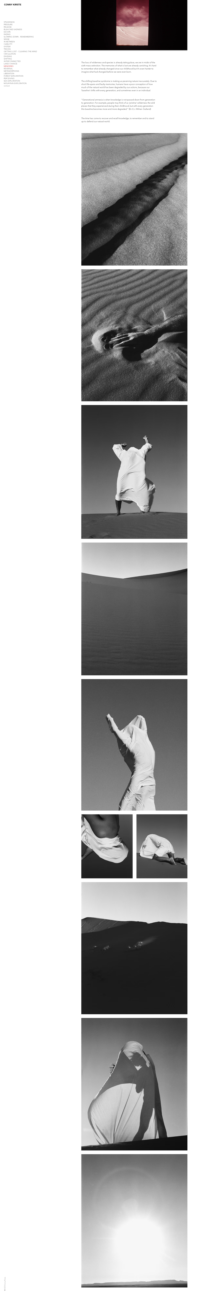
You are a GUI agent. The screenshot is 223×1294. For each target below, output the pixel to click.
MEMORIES (8, 66)
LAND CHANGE (10, 64)
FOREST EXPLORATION (13, 76)
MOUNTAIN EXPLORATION (15, 83)
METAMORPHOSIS (11, 71)
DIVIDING (8, 56)
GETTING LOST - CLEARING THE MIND (20, 51)
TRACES (7, 49)
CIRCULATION (10, 54)
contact (7, 86)
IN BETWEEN (9, 42)
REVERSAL (8, 68)
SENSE (6, 39)
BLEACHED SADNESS (13, 29)
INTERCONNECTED (12, 61)
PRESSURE (8, 24)
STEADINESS (9, 22)
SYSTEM (7, 46)
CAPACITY (8, 44)
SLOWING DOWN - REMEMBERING (19, 37)
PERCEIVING (9, 78)
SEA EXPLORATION (12, 81)
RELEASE (8, 27)
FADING (7, 34)
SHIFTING (8, 59)
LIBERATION (9, 73)
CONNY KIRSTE (12, 4)
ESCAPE (7, 32)
